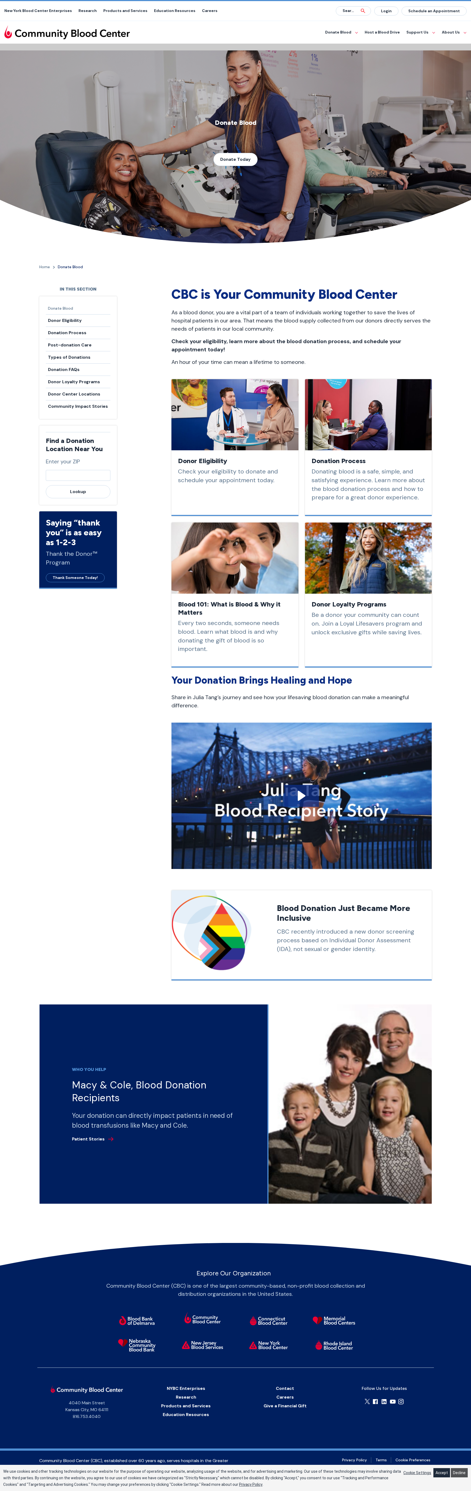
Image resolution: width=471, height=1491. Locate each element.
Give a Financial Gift (285, 1406)
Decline (459, 1473)
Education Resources (174, 10)
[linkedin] (384, 1401)
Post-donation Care (70, 345)
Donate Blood (338, 32)
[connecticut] (268, 1320)
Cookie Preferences (412, 1459)
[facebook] (375, 1401)
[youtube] (393, 1401)
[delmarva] (136, 1320)
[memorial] (334, 1320)
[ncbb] (136, 1345)
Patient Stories (88, 1139)
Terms (381, 1459)
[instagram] (401, 1401)
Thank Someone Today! (75, 577)
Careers (210, 10)
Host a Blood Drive (382, 32)
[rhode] (334, 1345)
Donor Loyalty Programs (74, 382)
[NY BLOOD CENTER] (67, 32)
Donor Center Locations (74, 394)
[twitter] (367, 1401)
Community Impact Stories (78, 406)
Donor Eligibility (65, 320)
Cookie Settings (417, 1473)
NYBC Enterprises (186, 1388)
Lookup (78, 491)
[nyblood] (268, 1345)
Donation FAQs (64, 369)
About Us (451, 32)
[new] (202, 1345)
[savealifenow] (202, 1318)
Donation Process (67, 333)
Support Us (417, 32)
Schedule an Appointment (434, 10)
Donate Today (235, 159)
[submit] (363, 11)
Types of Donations (69, 357)
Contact (285, 1388)
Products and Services (125, 10)
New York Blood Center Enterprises (38, 10)
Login (386, 10)
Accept (442, 1473)
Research (87, 10)
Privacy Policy (354, 1459)
